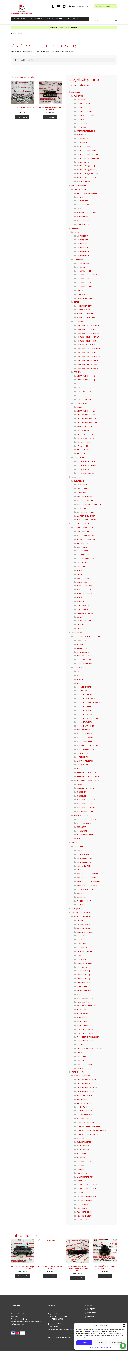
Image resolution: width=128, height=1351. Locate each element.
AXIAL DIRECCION (83, 531)
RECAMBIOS (91, 1313)
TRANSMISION (82, 629)
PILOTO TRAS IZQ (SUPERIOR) (87, 174)
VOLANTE (80, 905)
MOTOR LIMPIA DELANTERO (86, 808)
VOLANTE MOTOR (83, 224)
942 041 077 (61, 1324)
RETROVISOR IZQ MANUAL (86, 473)
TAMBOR (80, 1193)
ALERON (79, 407)
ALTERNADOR (81, 640)
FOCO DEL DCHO (82, 123)
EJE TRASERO (81, 566)
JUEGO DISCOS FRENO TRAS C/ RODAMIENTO (92, 1130)
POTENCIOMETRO (83, 757)
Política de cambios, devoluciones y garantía (26, 1322)
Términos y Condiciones (19, 1319)
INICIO (13, 19)
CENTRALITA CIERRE (84, 706)
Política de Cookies (17, 1324)
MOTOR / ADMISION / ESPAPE (82, 912)
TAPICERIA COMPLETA (84, 901)
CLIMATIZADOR (82, 485)
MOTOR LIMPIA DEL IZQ (85, 804)
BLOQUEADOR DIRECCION (86, 539)
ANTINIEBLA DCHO (83, 104)
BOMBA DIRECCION (83, 543)
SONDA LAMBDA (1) (83, 1021)
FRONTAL (77, 372)
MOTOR (79, 994)
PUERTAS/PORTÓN (81, 403)
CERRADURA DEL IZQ (84, 271)
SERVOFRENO (81, 1181)
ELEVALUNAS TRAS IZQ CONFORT (88, 360)
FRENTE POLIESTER (84, 392)
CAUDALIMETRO (82, 948)
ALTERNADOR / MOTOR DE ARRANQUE (87, 636)
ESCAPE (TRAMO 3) (83, 979)
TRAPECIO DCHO (82, 1204)
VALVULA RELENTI (83, 1060)
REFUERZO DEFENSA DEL (85, 314)
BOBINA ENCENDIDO (84, 648)
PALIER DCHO (81, 598)
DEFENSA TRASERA (83, 310)
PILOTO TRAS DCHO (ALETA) (86, 150)
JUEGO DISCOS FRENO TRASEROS (88, 1134)
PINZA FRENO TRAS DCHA (85, 1165)
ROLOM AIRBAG (82, 893)
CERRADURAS (79, 259)
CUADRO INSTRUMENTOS (85, 823)
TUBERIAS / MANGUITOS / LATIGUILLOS (90, 1049)
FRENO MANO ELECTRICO (85, 1123)
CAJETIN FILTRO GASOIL (85, 932)
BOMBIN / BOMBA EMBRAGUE (87, 193)
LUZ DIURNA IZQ (82, 143)
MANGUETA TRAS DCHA (85, 586)
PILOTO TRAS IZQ (83, 162)
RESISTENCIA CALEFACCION (86, 520)
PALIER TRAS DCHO (83, 605)
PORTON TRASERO (83, 430)
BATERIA (80, 644)
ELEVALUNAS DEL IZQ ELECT (86, 341)
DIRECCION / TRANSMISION (81, 524)
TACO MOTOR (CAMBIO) (85, 1029)
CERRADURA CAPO (83, 263)
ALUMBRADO (76, 92)
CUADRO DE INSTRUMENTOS (87, 819)
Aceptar (84, 1343)
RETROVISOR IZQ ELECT (85, 469)
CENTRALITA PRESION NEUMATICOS (89, 718)
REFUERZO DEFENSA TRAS (86, 318)
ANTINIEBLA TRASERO (84, 111)
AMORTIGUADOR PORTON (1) (87, 419)
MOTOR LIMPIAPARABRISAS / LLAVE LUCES (89, 780)
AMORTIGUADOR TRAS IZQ (86, 1091)
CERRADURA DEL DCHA (84, 267)
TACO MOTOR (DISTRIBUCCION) (88, 1037)
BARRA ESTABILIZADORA (85, 535)
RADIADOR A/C (82, 508)
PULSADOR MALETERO (84, 298)
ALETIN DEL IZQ (82, 248)
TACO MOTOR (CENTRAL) (85, 1033)
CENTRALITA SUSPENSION (86, 726)
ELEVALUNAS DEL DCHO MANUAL (88, 333)
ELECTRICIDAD (77, 633)
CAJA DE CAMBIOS (83, 205)
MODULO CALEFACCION (85, 500)
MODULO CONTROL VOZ (85, 734)
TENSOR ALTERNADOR (84, 664)
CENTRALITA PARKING (84, 714)
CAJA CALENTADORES (84, 687)
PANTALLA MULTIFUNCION (86, 835)
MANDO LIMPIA (82, 792)
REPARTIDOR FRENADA (85, 1177)
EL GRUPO (67, 19)
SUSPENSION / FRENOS (80, 1072)
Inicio (14, 33)
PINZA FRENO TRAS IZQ (85, 1169)
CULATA (79, 955)
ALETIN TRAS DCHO (83, 251)
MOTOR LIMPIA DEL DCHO (86, 800)
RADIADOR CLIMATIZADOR (86, 516)
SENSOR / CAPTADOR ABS (85, 621)
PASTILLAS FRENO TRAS (85, 1150)
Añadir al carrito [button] (22, 117)
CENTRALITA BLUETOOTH (86, 699)
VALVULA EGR (81, 1056)
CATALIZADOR (81, 944)
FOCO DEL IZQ (81, 127)
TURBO (79, 1053)
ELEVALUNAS (78, 321)
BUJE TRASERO (82, 547)
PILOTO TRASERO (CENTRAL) (87, 178)
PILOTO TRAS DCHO (84, 146)
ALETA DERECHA (82, 236)
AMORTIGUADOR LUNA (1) (86, 411)
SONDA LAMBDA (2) (83, 1025)
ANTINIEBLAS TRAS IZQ (85, 119)
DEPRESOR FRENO (83, 1119)
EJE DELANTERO (82, 563)
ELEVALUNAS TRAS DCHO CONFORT (89, 349)
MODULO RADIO (82, 827)
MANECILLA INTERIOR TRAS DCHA (88, 881)
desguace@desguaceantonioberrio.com (61, 1329)
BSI (78, 675)
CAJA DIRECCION (82, 551)
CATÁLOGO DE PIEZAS (23, 19)
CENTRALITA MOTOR (84, 710)
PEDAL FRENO (81, 1154)
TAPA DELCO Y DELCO (84, 660)
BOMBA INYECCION (83, 928)
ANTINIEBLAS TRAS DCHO (86, 115)
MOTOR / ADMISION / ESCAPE (84, 916)
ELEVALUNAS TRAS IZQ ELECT (87, 364)
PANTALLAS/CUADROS (81, 815)
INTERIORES (76, 843)
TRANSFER (80, 625)
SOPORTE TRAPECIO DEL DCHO (88, 1185)
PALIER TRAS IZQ (82, 609)
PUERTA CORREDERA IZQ (85, 438)
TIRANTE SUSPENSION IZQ (86, 1200)
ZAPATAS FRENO (82, 1220)
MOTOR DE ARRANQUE (84, 656)
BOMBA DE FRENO (83, 1099)
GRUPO (79, 570)
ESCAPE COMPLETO (83, 983)
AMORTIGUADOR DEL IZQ (85, 1084)
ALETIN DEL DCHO (83, 244)
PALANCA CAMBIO (83, 216)
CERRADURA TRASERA (84, 286)
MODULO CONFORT (83, 730)
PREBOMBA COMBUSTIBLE (86, 1006)
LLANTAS (80, 574)
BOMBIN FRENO (82, 1107)
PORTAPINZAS (82, 1173)
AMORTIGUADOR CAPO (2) (86, 380)
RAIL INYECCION (82, 1014)
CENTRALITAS (79, 668)
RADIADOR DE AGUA (83, 1010)
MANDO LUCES (82, 796)
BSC (78, 671)
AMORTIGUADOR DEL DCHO (86, 1080)
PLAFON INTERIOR (83, 181)
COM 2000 (80, 784)
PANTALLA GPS (82, 831)
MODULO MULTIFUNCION (85, 741)
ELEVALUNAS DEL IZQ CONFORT (88, 337)
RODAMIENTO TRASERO (85, 613)
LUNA (78, 395)
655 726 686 (54, 1326)
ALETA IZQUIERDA (83, 240)
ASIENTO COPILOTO (84, 862)
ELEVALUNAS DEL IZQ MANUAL (87, 345)
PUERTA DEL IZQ (82, 446)
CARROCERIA (76, 228)
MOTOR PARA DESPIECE (85, 998)
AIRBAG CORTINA (83, 854)
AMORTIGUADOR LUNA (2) (86, 415)
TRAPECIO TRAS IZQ (84, 1216)
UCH (78, 769)
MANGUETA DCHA (83, 578)
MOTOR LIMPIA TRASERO (85, 811)
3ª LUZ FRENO (81, 100)
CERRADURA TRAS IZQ (84, 283)
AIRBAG (79, 850)
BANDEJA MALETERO (84, 866)
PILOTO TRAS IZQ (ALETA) (86, 166)
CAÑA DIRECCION (83, 555)
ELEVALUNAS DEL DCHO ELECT (87, 329)
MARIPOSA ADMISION (84, 990)
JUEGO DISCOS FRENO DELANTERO (89, 1126)
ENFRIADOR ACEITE (83, 967)
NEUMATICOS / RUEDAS (85, 594)
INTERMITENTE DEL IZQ (85, 135)
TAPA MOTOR (81, 1045)
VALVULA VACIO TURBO (84, 1064)
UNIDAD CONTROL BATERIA (86, 773)
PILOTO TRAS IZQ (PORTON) (87, 170)
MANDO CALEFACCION (84, 496)
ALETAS (76, 232)
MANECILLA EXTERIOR (84, 426)
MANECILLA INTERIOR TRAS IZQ (88, 885)
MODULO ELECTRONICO (85, 738)
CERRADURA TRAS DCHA (85, 279)
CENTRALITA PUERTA (84, 722)
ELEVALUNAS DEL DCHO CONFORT (88, 325)
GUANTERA (80, 870)
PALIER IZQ (80, 601)
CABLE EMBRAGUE (83, 197)
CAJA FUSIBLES (82, 691)
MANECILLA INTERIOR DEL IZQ (87, 878)
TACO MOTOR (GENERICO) (86, 1041)
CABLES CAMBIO (82, 201)
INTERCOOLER (82, 986)
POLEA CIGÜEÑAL (83, 1002)
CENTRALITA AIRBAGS (84, 695)
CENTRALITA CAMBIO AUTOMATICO (89, 703)
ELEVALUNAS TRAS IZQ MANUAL (88, 368)
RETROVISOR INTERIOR (85, 889)
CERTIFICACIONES (49, 19)
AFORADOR (80, 920)
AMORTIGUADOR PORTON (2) (87, 423)
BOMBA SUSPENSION (84, 1103)
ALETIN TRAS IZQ (83, 255)
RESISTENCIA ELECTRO (85, 761)
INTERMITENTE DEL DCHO (86, 131)
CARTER (79, 940)
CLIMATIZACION (77, 477)
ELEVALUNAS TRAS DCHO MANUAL (88, 357)
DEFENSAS (77, 302)
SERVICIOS (37, 19)
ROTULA (79, 617)
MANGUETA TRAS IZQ (84, 590)
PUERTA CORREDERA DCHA (86, 434)
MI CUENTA (59, 19)
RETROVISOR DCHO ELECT (86, 461)
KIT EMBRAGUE (82, 209)
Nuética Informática (63, 1338)
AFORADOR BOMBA (83, 924)
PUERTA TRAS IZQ (83, 454)
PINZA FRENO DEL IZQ (84, 1161)
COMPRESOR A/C (82, 489)
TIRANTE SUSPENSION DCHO (87, 1196)
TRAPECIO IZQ (82, 1208)
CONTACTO (75, 19)
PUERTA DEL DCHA (83, 442)
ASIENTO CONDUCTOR (84, 858)
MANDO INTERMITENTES (85, 788)
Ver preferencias (117, 1343)
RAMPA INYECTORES (84, 1018)
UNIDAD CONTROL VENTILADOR (88, 776)
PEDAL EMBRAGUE (83, 220)
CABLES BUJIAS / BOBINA (85, 652)
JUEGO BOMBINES (83, 294)
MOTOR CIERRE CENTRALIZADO (88, 745)
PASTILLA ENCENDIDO (84, 753)
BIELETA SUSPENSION (84, 1095)
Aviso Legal (14, 1316)
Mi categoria (76, 909)
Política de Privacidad (105, 1347)
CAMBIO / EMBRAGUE (79, 185)
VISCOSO (80, 1068)
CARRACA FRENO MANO (85, 1115)
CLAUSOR (80, 290)
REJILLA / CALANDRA (84, 399)
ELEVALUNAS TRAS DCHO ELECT (88, 353)
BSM (78, 683)
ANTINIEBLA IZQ (82, 108)
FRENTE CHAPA (82, 388)
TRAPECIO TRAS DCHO (84, 1212)
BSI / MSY (80, 679)
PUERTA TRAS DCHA (84, 450)
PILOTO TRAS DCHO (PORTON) (87, 154)
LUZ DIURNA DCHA (83, 139)
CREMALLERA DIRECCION (85, 559)
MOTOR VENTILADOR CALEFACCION (89, 504)
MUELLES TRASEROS (84, 1142)
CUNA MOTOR (81, 959)
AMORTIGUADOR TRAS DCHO (87, 1088)
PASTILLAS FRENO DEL (84, 1146)
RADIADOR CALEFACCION (85, 512)
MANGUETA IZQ (82, 582)
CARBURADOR (81, 936)
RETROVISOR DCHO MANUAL (86, 465)
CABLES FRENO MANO (84, 1111)
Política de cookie (94, 1347)
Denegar (100, 1343)
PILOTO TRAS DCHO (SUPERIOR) (88, 158)
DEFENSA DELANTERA (84, 306)
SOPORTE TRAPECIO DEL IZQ (87, 1189)
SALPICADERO (81, 897)
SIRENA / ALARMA (83, 765)
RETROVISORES (79, 458)
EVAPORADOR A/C (83, 493)
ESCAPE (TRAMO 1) (83, 971)
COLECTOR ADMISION (84, 951)
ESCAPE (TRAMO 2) (83, 975)
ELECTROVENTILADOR (84, 963)
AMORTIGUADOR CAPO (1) (86, 376)
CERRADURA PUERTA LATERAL (87, 275)
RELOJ (79, 839)
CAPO (79, 384)
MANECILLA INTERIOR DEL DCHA (88, 874)
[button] (124, 1326)
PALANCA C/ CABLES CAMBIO (86, 213)
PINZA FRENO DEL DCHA (85, 1158)
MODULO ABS (81, 1138)
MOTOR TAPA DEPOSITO (85, 749)
